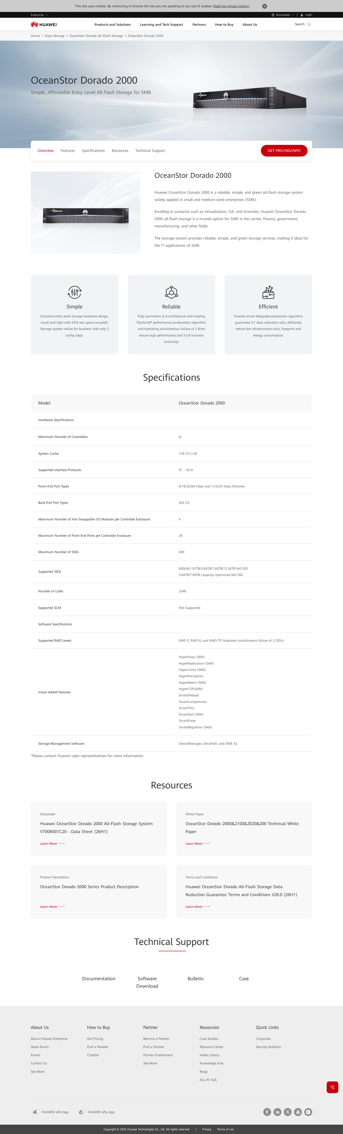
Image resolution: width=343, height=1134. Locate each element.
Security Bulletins (268, 1047)
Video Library (209, 1055)
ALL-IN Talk (208, 1080)
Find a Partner (153, 1047)
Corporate (263, 1039)
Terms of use (225, 1129)
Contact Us (39, 1063)
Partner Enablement (158, 1055)
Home (35, 36)
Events (35, 1055)
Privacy (206, 1129)
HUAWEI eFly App (101, 1112)
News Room (40, 1047)
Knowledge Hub (211, 1063)
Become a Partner (156, 1039)
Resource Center (211, 1047)
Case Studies (209, 1039)
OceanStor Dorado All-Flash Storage (96, 36)
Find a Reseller (97, 1047)
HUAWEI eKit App (55, 1112)
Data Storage (54, 36)
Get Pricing (95, 1039)
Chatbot (93, 1055)
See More (37, 1071)
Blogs (204, 1071)
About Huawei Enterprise (49, 1039)
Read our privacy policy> (231, 6)
